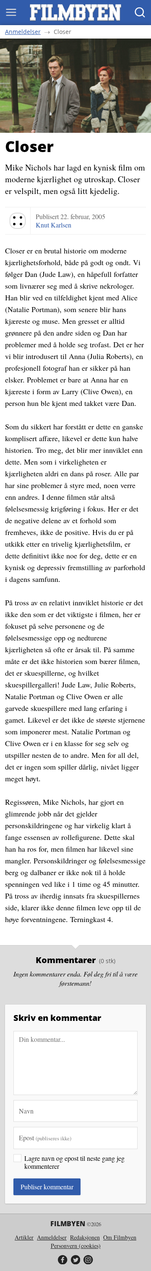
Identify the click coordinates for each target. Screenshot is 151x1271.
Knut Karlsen (53, 224)
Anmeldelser (23, 31)
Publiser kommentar (47, 1186)
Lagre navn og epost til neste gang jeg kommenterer (74, 1162)
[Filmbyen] (75, 12)
